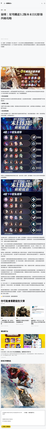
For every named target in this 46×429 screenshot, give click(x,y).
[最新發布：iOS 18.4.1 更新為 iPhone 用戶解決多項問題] (38, 311)
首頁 (2, 10)
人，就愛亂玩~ (8, 3)
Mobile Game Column (7, 419)
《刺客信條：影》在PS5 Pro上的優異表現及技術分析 (7, 322)
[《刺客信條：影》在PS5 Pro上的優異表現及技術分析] (8, 311)
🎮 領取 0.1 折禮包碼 (6, 426)
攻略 (5, 10)
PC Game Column (6, 421)
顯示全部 (3, 303)
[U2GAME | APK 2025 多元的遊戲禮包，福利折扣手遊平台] (23, 341)
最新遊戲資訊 (14, 296)
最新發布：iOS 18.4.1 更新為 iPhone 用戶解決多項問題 (38, 322)
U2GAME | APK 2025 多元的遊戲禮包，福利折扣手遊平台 (16, 352)
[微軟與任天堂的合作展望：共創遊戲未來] (23, 311)
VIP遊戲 (2, 349)
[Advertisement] (23, 30)
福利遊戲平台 (31, 412)
